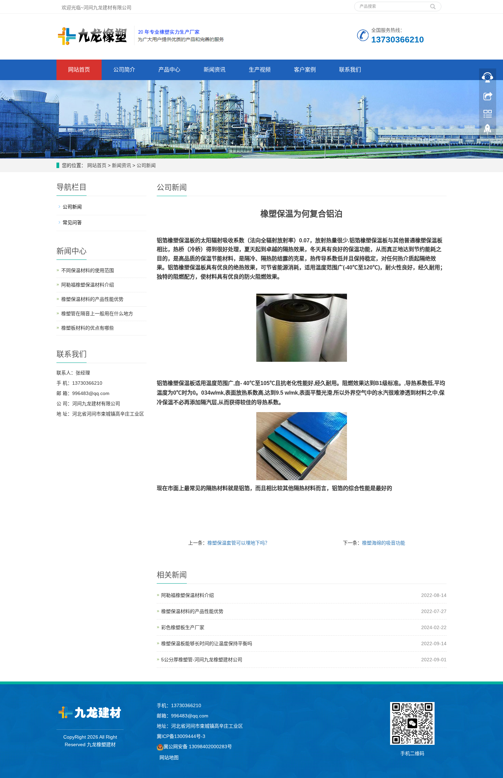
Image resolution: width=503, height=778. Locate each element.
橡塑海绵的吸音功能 (383, 543)
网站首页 (79, 70)
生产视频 (260, 70)
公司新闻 (145, 165)
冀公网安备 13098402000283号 (198, 746)
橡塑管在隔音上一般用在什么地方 (97, 313)
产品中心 (169, 70)
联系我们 (350, 70)
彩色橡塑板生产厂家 (182, 627)
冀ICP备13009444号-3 (181, 736)
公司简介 (124, 70)
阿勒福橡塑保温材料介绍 (187, 595)
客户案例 (305, 70)
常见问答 (72, 222)
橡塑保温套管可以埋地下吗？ (238, 543)
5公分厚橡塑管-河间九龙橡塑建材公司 (201, 659)
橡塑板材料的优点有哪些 (87, 328)
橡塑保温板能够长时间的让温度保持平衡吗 (206, 643)
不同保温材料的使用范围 (87, 270)
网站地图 (169, 757)
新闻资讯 (214, 70)
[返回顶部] (487, 131)
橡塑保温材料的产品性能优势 (192, 611)
